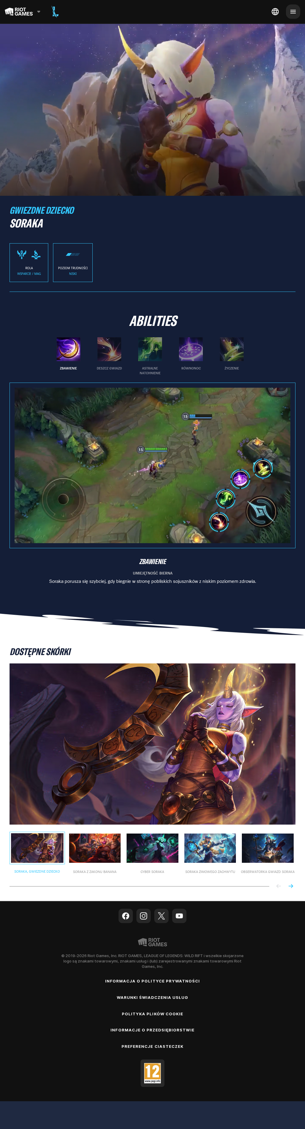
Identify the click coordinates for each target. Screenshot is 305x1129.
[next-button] (290, 886)
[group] (150, 356)
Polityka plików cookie (152, 1013)
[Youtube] (179, 915)
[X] (161, 915)
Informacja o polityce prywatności (152, 981)
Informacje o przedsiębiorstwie (152, 1030)
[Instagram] (143, 915)
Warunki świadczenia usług (153, 997)
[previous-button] (279, 886)
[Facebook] (125, 915)
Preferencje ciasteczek (152, 1046)
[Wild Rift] (55, 12)
